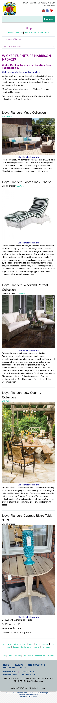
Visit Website (7, 116)
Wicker (31, 644)
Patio (4, 644)
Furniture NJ (28, 672)
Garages (16, 647)
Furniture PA (10, 672)
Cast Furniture (26, 647)
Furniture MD (29, 674)
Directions (9, 667)
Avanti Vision (35, 696)
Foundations (43, 32)
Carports (36, 647)
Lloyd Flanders (28, 655)
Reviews (19, 665)
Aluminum (17, 644)
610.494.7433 (49, 5)
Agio (4, 655)
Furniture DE (10, 674)
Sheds (38, 644)
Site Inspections (36, 665)
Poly (24, 644)
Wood (10, 644)
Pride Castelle (40, 655)
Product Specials (15, 32)
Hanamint (17, 655)
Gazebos (45, 644)
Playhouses (46, 647)
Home (6, 665)
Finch (10, 655)
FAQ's (23, 667)
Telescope (50, 655)
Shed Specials (30, 32)
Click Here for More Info (28, 157)
